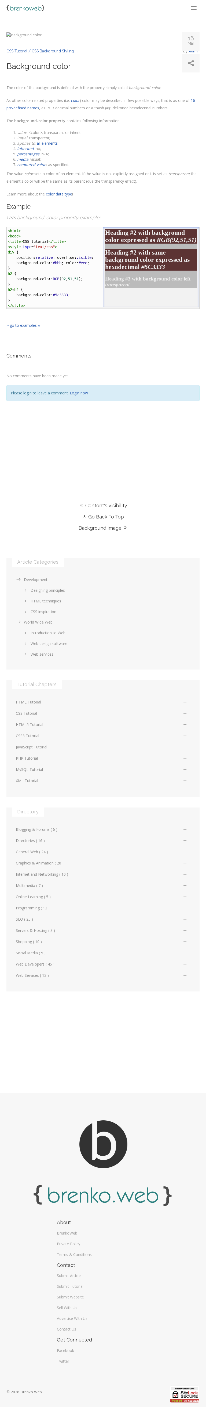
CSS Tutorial (26, 713)
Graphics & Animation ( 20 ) (40, 863)
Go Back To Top (105, 517)
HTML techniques (46, 600)
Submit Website (70, 1297)
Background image (101, 528)
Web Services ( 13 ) (32, 975)
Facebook (65, 1350)
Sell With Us (67, 1307)
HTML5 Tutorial (29, 724)
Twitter (63, 1361)
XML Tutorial (27, 780)
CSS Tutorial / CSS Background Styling (40, 51)
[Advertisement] (103, 443)
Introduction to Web (48, 632)
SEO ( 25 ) (24, 919)
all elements (47, 143)
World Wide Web (38, 622)
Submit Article (69, 1275)
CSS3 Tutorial (27, 735)
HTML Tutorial (28, 702)
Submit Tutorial (70, 1286)
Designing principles (48, 590)
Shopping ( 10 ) (29, 941)
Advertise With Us (72, 1318)
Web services (42, 654)
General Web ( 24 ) (32, 851)
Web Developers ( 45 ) (35, 964)
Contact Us (66, 1329)
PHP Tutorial (27, 758)
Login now (79, 392)
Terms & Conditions (74, 1254)
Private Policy (68, 1243)
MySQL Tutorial (29, 769)
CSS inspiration (43, 611)
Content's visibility (105, 505)
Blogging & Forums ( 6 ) (36, 829)
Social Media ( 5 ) (31, 952)
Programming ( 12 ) (33, 907)
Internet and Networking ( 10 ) (42, 874)
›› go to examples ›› (23, 325)
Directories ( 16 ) (30, 840)
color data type (59, 194)
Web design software (49, 643)
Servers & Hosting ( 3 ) (35, 930)
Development (35, 579)
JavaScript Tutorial (31, 746)
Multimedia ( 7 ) (29, 885)
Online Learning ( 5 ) (33, 896)
